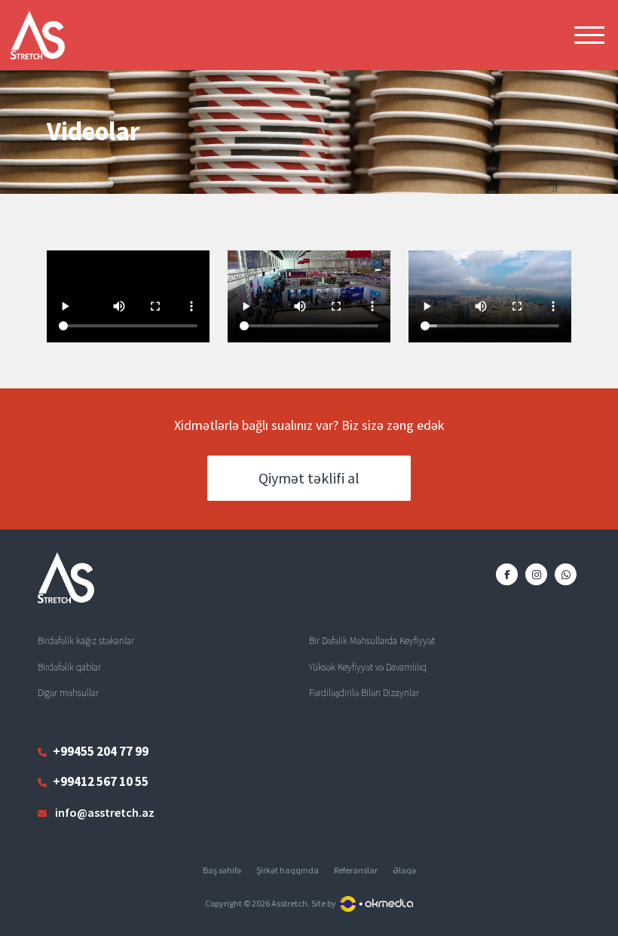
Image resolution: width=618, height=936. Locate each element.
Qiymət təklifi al (309, 477)
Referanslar (356, 870)
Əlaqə (404, 870)
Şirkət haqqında (287, 870)
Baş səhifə (222, 870)
